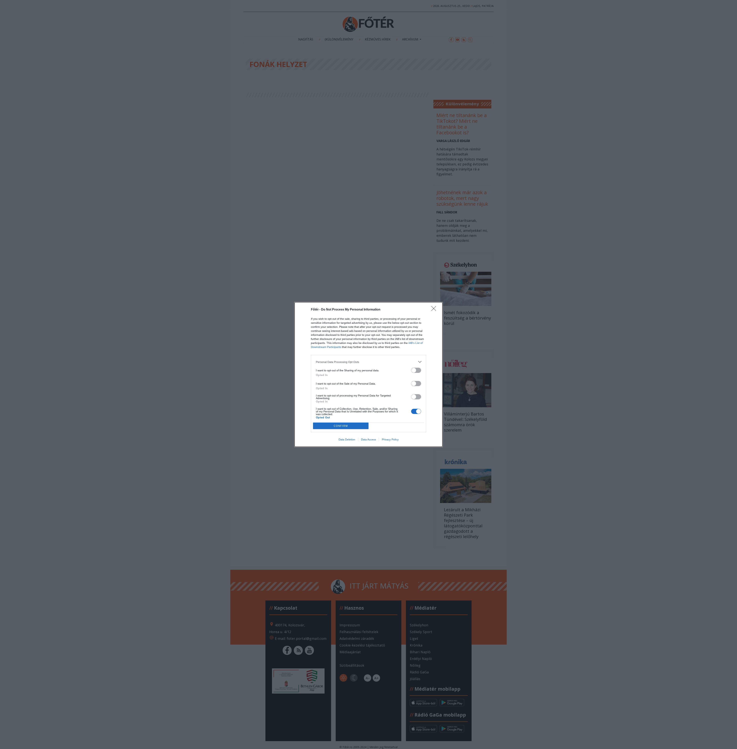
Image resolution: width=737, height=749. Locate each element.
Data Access (368, 439)
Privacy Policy (390, 439)
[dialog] (368, 374)
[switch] (416, 370)
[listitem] (368, 362)
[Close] (435, 309)
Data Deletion (347, 439)
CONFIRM (341, 425)
